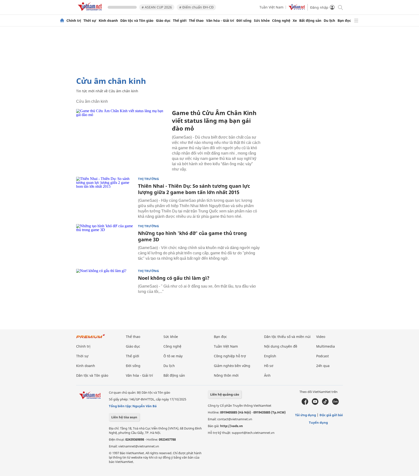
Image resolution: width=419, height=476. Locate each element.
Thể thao (196, 20)
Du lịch (329, 20)
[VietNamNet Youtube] (315, 403)
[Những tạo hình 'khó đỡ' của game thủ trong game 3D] (105, 243)
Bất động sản (310, 20)
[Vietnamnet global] (296, 9)
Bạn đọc (344, 20)
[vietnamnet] (90, 12)
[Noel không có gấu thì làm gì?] (105, 288)
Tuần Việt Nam (271, 7)
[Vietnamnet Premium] (90, 338)
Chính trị (73, 20)
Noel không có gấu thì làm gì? (174, 278)
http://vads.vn (231, 426)
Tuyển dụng (318, 422)
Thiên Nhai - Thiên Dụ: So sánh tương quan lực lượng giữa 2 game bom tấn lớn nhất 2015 (194, 189)
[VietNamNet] (62, 20)
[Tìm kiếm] (340, 7)
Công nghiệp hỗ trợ (230, 356)
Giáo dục (163, 20)
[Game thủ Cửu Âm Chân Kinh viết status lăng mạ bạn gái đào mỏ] (122, 139)
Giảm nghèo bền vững (232, 365)
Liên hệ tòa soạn (124, 417)
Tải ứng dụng (305, 415)
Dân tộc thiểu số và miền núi (287, 336)
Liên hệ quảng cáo (224, 394)
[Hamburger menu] (356, 20)
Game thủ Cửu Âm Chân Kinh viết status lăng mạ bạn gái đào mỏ (214, 120)
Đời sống (243, 20)
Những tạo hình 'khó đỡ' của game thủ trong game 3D (192, 236)
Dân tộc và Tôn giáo (136, 20)
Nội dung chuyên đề (280, 346)
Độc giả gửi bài (331, 415)
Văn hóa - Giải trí (220, 20)
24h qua (323, 365)
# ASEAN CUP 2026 (157, 7)
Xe (295, 20)
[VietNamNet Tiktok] (325, 403)
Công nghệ (281, 20)
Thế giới (179, 20)
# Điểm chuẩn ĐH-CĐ (196, 7)
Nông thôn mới (226, 375)
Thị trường (148, 178)
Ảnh (267, 375)
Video (320, 336)
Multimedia (325, 346)
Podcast (322, 356)
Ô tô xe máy (173, 356)
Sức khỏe (262, 20)
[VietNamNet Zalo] (335, 403)
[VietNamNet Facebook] (305, 403)
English (270, 356)
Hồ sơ (268, 365)
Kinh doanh (108, 20)
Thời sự (89, 20)
